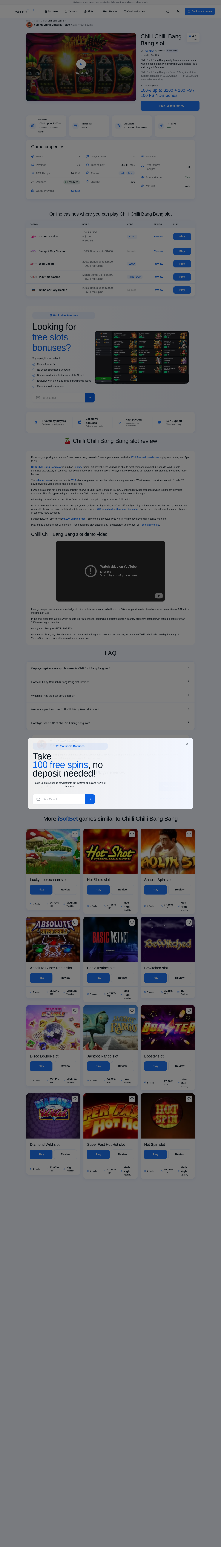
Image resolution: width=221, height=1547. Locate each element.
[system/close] (187, 744)
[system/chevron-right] (90, 799)
